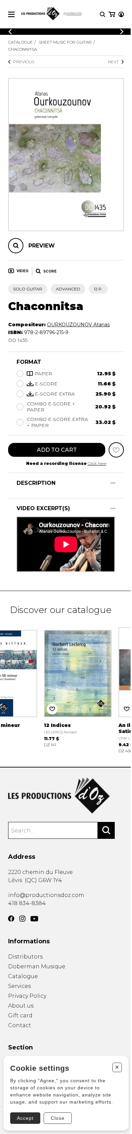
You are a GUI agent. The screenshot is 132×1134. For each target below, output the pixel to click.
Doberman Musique (36, 966)
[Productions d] (66, 796)
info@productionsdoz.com (46, 895)
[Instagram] (22, 918)
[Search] (106, 830)
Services (19, 986)
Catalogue (20, 42)
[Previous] (10, 31)
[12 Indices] (78, 686)
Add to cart (57, 450)
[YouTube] (34, 919)
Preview (41, 245)
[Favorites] (116, 449)
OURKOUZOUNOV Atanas (78, 325)
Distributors (25, 956)
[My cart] (112, 14)
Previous (23, 61)
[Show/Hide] (112, 482)
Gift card (20, 1015)
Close (58, 1118)
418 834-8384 (27, 903)
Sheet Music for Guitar (65, 42)
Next (113, 61)
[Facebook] (11, 918)
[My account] (121, 14)
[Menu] (11, 14)
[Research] (102, 14)
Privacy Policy (27, 996)
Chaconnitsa (22, 49)
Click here (97, 463)
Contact (19, 1025)
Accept (25, 1118)
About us (21, 1005)
